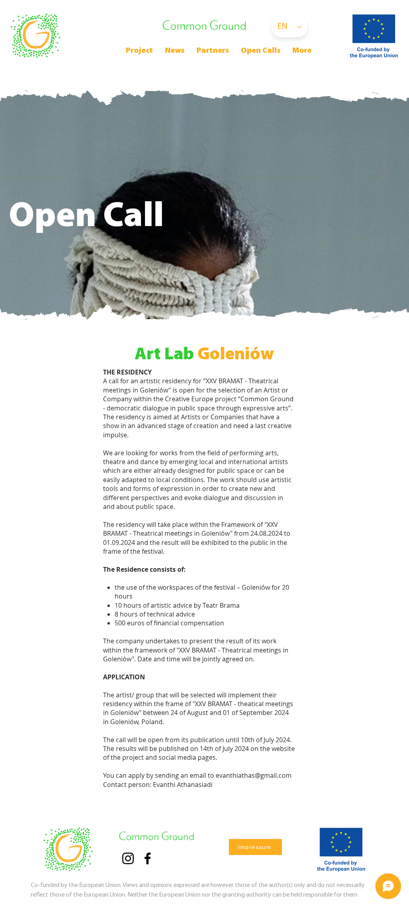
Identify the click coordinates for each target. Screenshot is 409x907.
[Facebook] (147, 858)
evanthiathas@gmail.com (254, 775)
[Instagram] (128, 858)
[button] (260, 51)
